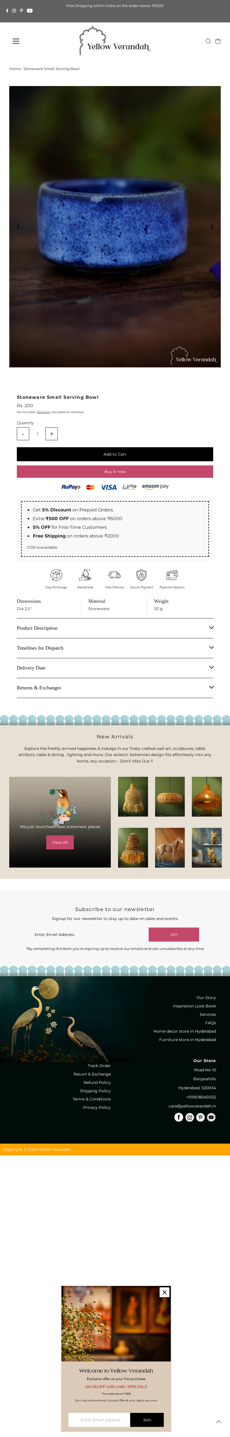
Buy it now (115, 471)
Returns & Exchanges (39, 687)
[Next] (211, 226)
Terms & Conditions (92, 1099)
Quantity (25, 422)
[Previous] (18, 226)
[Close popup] (164, 1292)
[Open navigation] (36, 41)
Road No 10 (205, 1069)
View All (60, 842)
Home (15, 68)
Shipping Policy (95, 1090)
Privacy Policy (97, 1107)
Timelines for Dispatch (40, 648)
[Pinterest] (21, 11)
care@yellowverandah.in (192, 1106)
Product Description (37, 628)
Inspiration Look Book (194, 1006)
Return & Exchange (92, 1074)
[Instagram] (14, 11)
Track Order (99, 1065)
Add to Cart (115, 454)
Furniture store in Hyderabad (187, 1039)
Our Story (206, 997)
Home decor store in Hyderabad (184, 1031)
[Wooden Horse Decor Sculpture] (170, 848)
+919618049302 (201, 1097)
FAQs (210, 1022)
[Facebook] (7, 11)
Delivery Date (31, 668)
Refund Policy (97, 1082)
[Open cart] (218, 41)
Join (174, 934)
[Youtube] (30, 11)
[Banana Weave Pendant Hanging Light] (133, 797)
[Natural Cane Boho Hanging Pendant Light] (170, 797)
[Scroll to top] (218, 1421)
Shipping (43, 412)
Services (208, 1014)
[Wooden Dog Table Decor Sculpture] (207, 848)
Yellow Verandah (55, 1149)
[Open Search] (208, 41)
